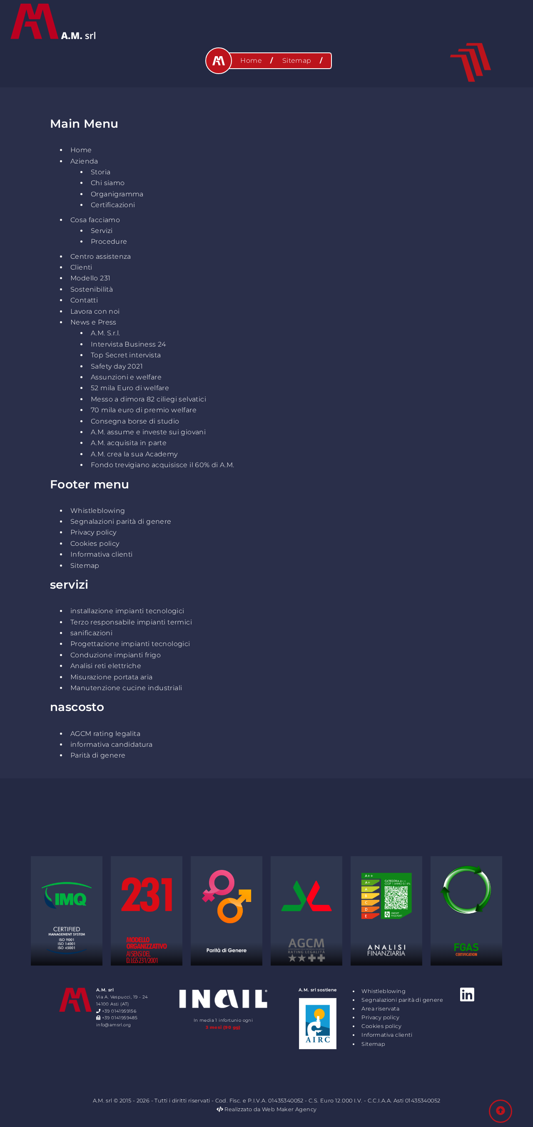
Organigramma (117, 194)
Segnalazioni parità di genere (121, 521)
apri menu (470, 62)
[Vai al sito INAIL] (223, 1009)
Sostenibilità (91, 289)
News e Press (93, 322)
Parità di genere (97, 755)
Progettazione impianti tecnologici (130, 644)
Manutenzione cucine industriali (126, 688)
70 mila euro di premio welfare (144, 410)
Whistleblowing (97, 511)
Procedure (109, 241)
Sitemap (85, 566)
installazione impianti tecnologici (127, 611)
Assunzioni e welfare (126, 377)
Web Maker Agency (289, 1109)
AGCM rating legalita (105, 734)
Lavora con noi (95, 311)
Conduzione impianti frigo (115, 655)
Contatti (84, 300)
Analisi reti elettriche (105, 666)
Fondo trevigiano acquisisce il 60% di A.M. (162, 465)
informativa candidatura (111, 744)
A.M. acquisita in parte (129, 443)
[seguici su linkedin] (467, 995)
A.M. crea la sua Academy (134, 454)
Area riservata (380, 1009)
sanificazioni (91, 633)
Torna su (500, 1111)
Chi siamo (108, 183)
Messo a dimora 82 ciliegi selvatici (148, 399)
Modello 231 (90, 278)
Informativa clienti (101, 554)
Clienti (81, 267)
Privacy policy (93, 532)
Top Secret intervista (126, 355)
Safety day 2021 (117, 366)
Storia (100, 172)
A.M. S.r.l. (105, 333)
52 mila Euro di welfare (130, 388)
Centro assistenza (100, 256)
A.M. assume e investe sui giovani (148, 432)
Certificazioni (113, 205)
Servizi (102, 231)
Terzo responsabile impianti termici (131, 622)
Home (81, 150)
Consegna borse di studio (135, 421)
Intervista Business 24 (128, 344)
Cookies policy (95, 543)
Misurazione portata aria (111, 677)
